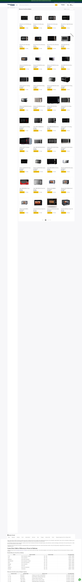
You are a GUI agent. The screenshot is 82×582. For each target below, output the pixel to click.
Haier (63, 66)
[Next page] (50, 220)
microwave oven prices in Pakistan (21, 550)
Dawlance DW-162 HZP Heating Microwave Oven (66, 147)
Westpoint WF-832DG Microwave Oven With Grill (53, 85)
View (27, 48)
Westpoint (22, 66)
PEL (21, 25)
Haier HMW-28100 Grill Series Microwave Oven (66, 65)
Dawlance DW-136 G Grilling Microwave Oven (66, 106)
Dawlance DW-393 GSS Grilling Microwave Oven (38, 85)
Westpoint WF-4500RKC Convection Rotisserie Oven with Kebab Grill (25, 208)
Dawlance (50, 107)
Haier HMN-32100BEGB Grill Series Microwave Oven (38, 126)
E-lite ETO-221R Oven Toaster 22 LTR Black (39, 208)
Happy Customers (56, 2)
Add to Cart (22, 48)
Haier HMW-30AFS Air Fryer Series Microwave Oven (39, 188)
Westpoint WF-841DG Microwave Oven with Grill (39, 167)
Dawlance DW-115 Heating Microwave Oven (24, 147)
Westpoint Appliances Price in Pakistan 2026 (63, 537)
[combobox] (37, 5)
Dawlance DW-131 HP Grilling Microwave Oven (66, 126)
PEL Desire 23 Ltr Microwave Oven (38, 24)
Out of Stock (64, 48)
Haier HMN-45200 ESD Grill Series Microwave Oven (39, 147)
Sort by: (65, 9)
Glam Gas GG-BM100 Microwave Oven (53, 208)
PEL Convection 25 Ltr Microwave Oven (39, 44)
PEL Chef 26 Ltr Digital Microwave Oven (67, 24)
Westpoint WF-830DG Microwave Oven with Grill (39, 106)
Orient (53, 537)
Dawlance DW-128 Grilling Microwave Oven (52, 106)
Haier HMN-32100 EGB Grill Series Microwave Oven (53, 126)
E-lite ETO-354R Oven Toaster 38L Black (67, 208)
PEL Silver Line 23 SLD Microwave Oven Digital (26, 24)
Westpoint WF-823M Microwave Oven (25, 65)
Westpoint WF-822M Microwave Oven (39, 65)
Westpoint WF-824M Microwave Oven (52, 65)
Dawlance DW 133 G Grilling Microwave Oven (25, 126)
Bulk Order (62, 2)
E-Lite (35, 210)
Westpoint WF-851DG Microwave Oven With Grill (67, 167)
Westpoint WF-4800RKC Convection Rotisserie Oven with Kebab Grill (53, 188)
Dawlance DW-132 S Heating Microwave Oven (25, 85)
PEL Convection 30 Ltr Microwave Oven (53, 44)
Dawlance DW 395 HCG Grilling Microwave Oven (66, 85)
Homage (42, 537)
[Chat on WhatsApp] (79, 579)
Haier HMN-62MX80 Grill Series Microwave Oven (52, 167)
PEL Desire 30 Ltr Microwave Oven (25, 44)
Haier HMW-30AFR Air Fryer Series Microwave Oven (24, 188)
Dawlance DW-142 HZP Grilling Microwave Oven (52, 147)
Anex (9, 537)
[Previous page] (42, 220)
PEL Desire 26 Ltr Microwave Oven (52, 24)
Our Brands (65, 2)
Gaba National (27, 537)
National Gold (47, 537)
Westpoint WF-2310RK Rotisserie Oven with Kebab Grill (67, 188)
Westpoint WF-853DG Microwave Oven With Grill (25, 106)
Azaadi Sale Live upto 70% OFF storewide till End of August (41, 0)
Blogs (68, 2)
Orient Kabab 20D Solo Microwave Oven (65, 44)
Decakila (18, 537)
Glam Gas (50, 210)
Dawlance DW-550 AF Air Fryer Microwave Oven (25, 167)
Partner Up (59, 2)
